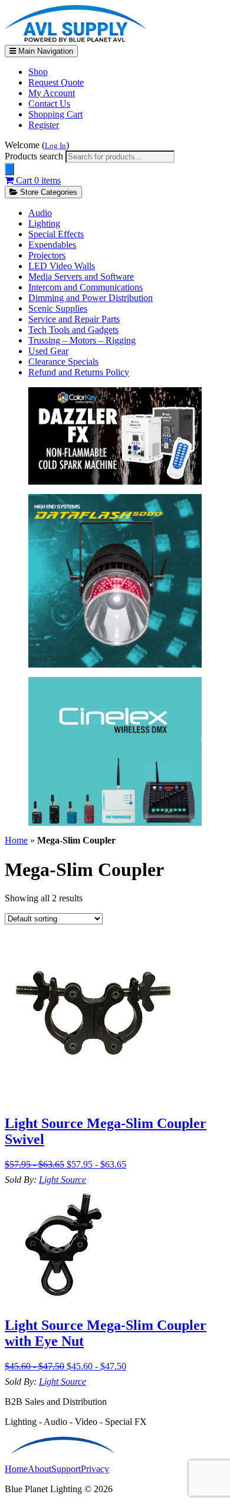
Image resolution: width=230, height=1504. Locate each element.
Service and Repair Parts (74, 319)
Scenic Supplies (57, 308)
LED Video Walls (61, 266)
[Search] (9, 169)
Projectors (46, 255)
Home (16, 840)
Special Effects (56, 234)
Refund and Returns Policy (78, 372)
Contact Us (49, 104)
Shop (38, 72)
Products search (35, 156)
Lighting (44, 223)
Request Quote (56, 82)
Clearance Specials (63, 362)
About (39, 1469)
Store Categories (47, 192)
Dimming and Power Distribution (90, 298)
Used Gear (48, 351)
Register (43, 125)
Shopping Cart (55, 114)
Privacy (95, 1469)
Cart (37, 180)
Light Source (62, 1180)
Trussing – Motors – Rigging (82, 340)
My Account (51, 93)
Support (66, 1469)
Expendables (52, 245)
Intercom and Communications (85, 287)
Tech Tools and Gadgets (73, 330)
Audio (40, 213)
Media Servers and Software (81, 277)
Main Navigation (44, 51)
